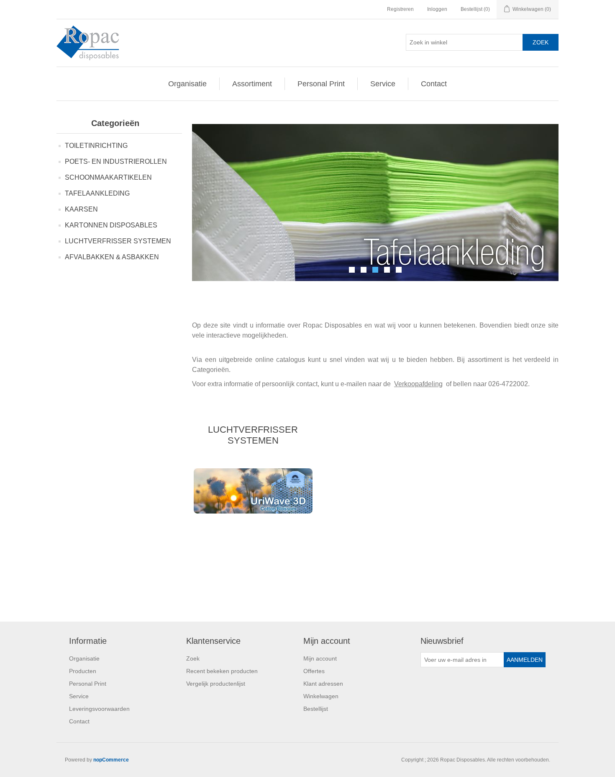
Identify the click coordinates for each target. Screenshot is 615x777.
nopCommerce (111, 760)
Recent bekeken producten (222, 671)
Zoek (193, 658)
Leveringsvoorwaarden (99, 708)
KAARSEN (81, 209)
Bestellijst (315, 708)
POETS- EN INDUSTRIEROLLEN (116, 161)
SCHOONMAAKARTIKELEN (108, 177)
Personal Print (321, 84)
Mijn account (320, 658)
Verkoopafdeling (418, 383)
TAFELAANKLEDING (97, 193)
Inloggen (437, 9)
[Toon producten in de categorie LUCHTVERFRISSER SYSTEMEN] (253, 490)
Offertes (314, 671)
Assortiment (252, 84)
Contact (434, 84)
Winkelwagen (320, 696)
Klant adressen (323, 683)
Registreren (400, 9)
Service (382, 84)
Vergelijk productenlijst (215, 683)
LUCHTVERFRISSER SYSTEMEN (118, 241)
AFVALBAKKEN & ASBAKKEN (112, 257)
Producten (82, 671)
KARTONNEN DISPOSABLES (111, 225)
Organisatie (187, 84)
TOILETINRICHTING (96, 145)
